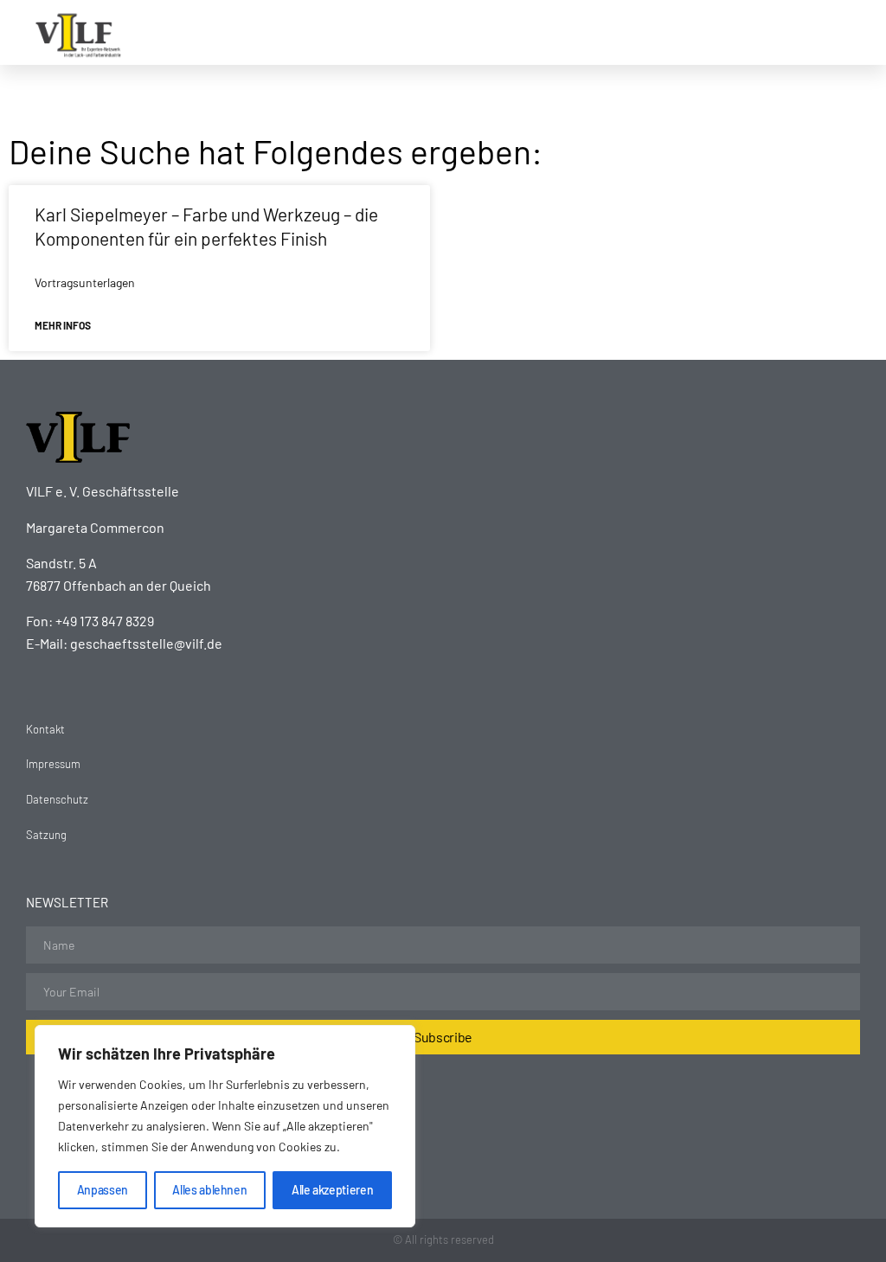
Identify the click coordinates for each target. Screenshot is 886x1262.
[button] (640, 32)
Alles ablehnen (209, 1189)
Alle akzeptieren (332, 1189)
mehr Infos (63, 325)
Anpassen (102, 1189)
